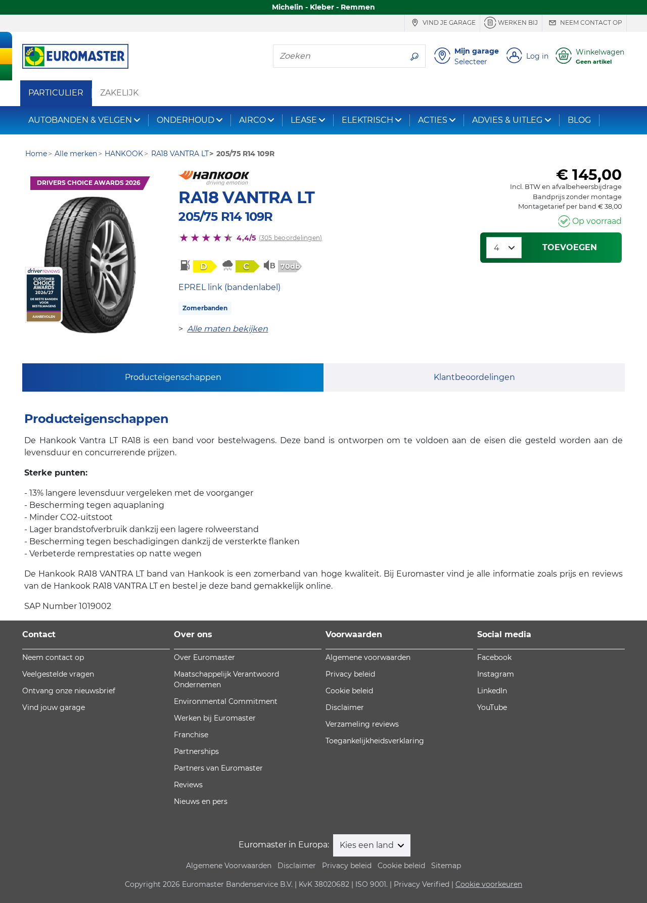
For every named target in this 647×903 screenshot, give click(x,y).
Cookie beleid (349, 690)
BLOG (579, 120)
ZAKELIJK (119, 93)
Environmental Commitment (226, 701)
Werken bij (517, 22)
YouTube (492, 707)
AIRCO (252, 120)
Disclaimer (345, 707)
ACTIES (432, 120)
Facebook (494, 657)
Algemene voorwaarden (368, 657)
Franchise (191, 734)
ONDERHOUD (185, 120)
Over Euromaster (204, 657)
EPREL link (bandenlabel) (229, 287)
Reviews (188, 784)
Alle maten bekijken (227, 329)
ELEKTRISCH (367, 120)
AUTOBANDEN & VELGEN (80, 120)
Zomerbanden (204, 308)
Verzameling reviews (362, 724)
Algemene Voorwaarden (228, 865)
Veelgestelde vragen (58, 674)
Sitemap (446, 865)
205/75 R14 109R (225, 216)
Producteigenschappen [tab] (173, 377)
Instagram (495, 674)
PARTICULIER (55, 93)
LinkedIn (492, 690)
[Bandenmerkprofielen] (90, 265)
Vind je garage (448, 22)
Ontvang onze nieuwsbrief (68, 690)
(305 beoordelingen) (290, 238)
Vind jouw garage (53, 707)
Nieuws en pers (200, 801)
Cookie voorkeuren (488, 884)
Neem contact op (590, 22)
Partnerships (196, 751)
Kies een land (368, 845)
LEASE (304, 120)
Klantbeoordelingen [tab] (474, 377)
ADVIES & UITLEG (507, 120)
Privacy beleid (350, 674)
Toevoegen (569, 247)
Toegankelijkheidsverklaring (375, 740)
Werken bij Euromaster (215, 718)
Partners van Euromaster (218, 768)
